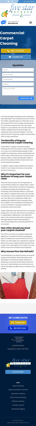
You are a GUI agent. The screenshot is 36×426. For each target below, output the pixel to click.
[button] (31, 22)
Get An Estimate (29, 2)
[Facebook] (8, 1)
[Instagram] (12, 1)
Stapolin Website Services (22, 422)
